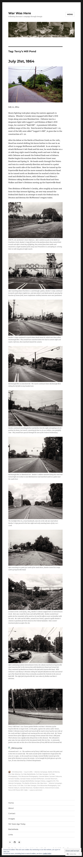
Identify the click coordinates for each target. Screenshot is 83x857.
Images (11, 819)
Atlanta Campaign (40, 772)
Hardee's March (38, 788)
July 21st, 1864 (21, 61)
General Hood (25, 779)
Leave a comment (36, 790)
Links (10, 835)
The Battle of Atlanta (29, 783)
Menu (70, 14)
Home (11, 803)
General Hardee (13, 779)
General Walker (13, 781)
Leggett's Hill (50, 781)
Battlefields (13, 829)
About (11, 808)
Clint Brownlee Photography (28, 776)
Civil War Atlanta (14, 774)
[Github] (15, 842)
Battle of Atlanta (54, 772)
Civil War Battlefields (28, 774)
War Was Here (19, 13)
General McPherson (37, 779)
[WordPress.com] (19, 842)
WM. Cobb (24, 790)
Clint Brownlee (17, 772)
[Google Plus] (10, 842)
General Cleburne (55, 776)
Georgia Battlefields (27, 781)
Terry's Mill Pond (14, 790)
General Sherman (51, 779)
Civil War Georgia (42, 774)
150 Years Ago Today (17, 824)
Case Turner (12, 785)
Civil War (20, 785)
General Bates (44, 776)
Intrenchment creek (52, 788)
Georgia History (39, 781)
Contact (11, 813)
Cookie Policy (47, 853)
